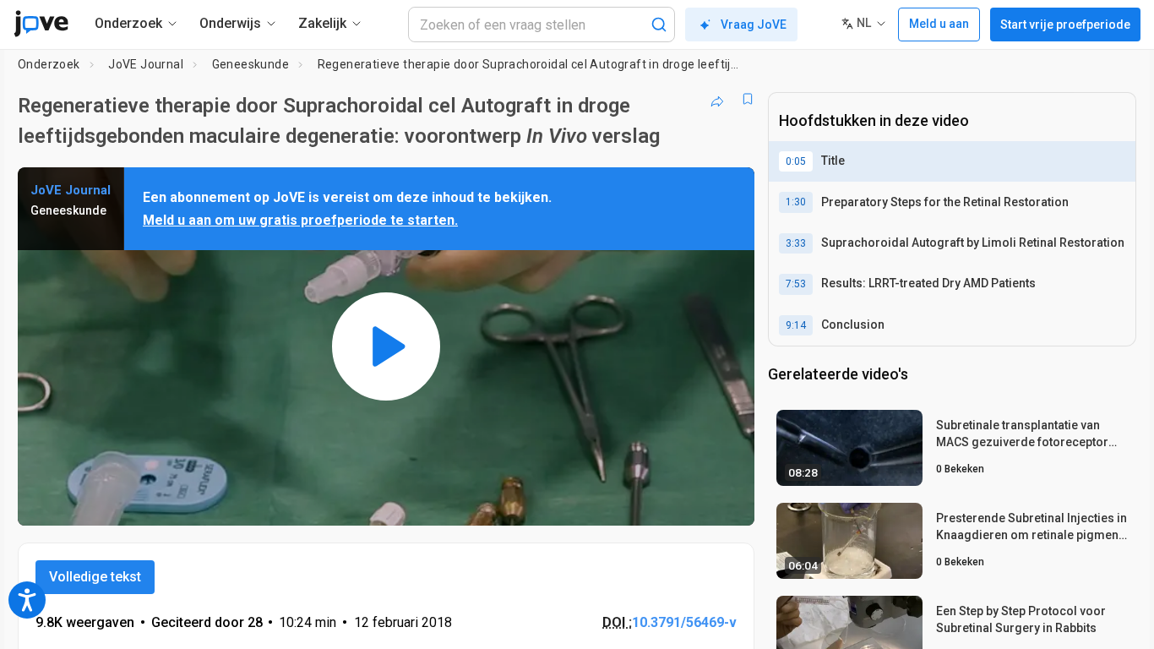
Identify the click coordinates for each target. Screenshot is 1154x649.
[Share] (717, 99)
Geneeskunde (250, 64)
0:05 (796, 161)
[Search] (658, 24)
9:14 (796, 325)
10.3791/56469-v (684, 622)
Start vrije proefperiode (1065, 24)
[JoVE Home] (41, 23)
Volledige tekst (95, 577)
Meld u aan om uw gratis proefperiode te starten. (300, 220)
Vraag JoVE (754, 24)
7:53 (796, 284)
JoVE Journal (145, 64)
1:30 (796, 202)
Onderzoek (49, 64)
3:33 (796, 243)
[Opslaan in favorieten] (747, 99)
